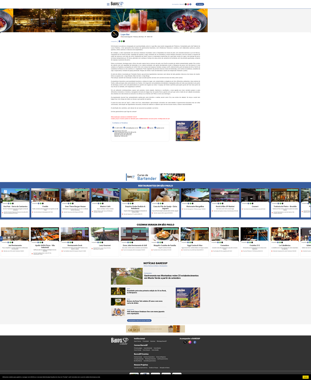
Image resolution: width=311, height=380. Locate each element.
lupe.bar (151, 128)
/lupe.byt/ (143, 128)
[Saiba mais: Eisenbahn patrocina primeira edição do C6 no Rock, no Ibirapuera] (118, 294)
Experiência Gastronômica (140, 367)
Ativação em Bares (165, 367)
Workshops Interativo (150, 359)
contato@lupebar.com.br (132, 128)
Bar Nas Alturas (138, 360)
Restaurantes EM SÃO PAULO (155, 185)
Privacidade (146, 341)
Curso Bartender (148, 348)
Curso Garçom (146, 350)
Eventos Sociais (138, 357)
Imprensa (152, 341)
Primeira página (138, 348)
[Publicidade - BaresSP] (188, 131)
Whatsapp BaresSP (162, 341)
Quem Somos (137, 341)
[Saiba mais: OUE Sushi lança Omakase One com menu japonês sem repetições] (118, 315)
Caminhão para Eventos (150, 360)
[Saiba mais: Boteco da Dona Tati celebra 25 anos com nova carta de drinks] (118, 305)
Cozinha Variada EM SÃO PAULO (155, 224)
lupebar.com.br (160, 128)
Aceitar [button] (306, 377)
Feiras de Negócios (161, 357)
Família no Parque (153, 367)
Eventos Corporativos (149, 357)
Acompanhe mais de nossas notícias (139, 320)
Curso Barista (157, 348)
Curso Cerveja (137, 350)
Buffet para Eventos (163, 359)
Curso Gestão (155, 350)
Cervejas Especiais (139, 359)
